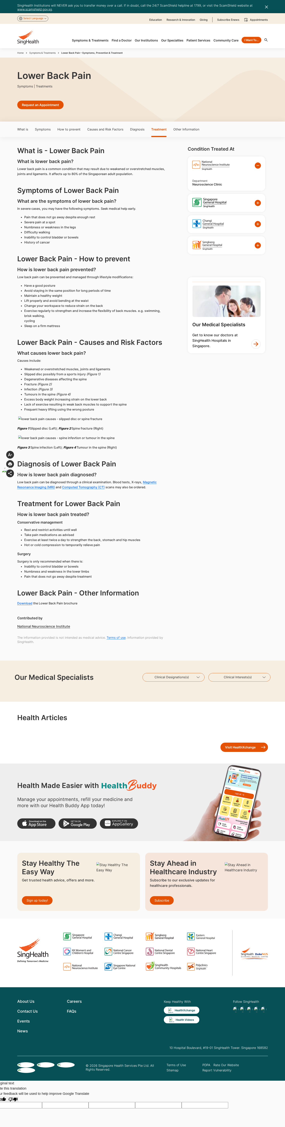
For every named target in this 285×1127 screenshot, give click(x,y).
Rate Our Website (226, 1065)
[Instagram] (256, 1009)
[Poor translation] (13, 1099)
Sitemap (173, 1070)
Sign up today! (37, 900)
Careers (74, 1001)
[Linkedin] (249, 1009)
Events (23, 1021)
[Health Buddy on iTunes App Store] (36, 823)
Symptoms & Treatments (42, 52)
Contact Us (27, 1011)
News (22, 1031)
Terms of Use (176, 1065)
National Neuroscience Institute (43, 626)
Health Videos (185, 1019)
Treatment (159, 129)
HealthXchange (185, 1010)
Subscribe (162, 900)
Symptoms (43, 129)
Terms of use (116, 637)
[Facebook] (235, 1009)
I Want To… (251, 40)
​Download (24, 603)
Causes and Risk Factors (105, 129)
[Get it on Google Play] (78, 823)
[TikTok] (242, 1009)
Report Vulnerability (216, 1070)
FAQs (71, 1011)
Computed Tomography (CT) (83, 487)
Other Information (186, 129)
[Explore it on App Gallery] (119, 823)
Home (20, 52)
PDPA (206, 1065)
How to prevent (68, 129)
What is (22, 129)
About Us (26, 1001)
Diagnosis (137, 129)
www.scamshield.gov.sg (34, 9)
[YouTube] (263, 1009)
